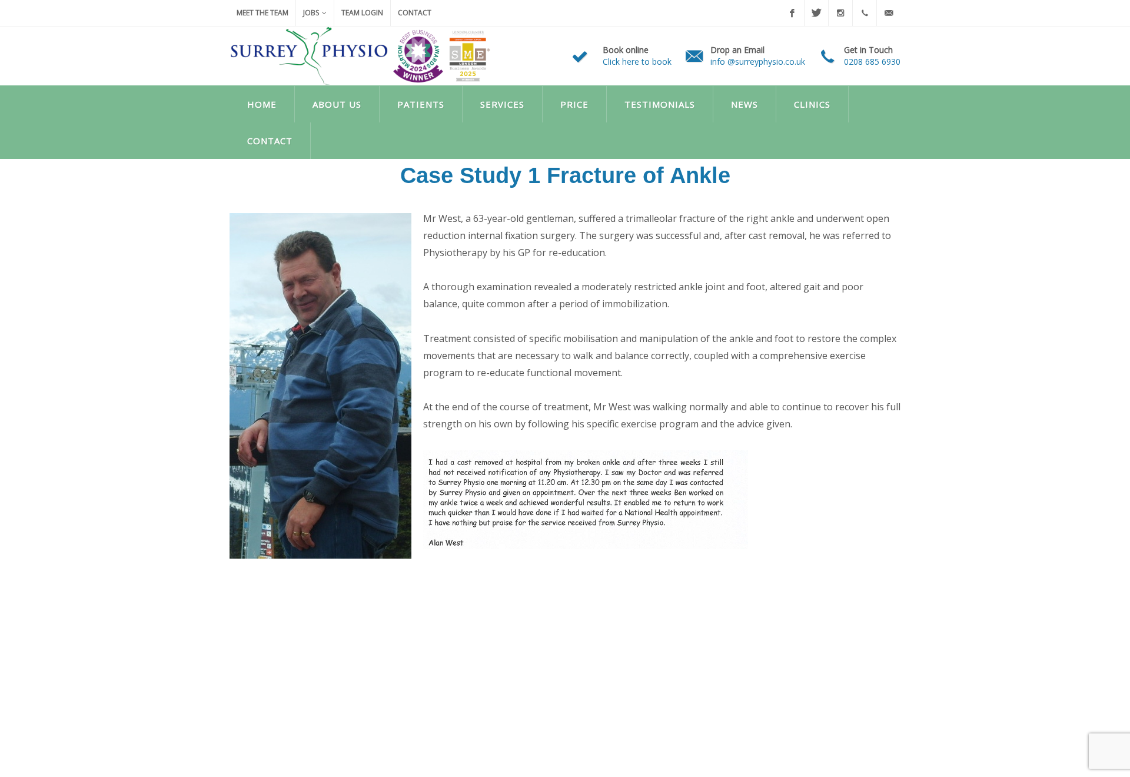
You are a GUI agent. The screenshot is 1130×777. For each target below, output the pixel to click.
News (744, 104)
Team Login (362, 13)
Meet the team (262, 13)
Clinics (812, 104)
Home (262, 104)
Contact (414, 13)
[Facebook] (792, 13)
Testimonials (659, 104)
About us (337, 104)
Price (574, 104)
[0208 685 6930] (864, 13)
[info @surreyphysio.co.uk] (888, 13)
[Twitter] (816, 13)
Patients (420, 104)
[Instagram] (840, 13)
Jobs (311, 13)
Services (502, 104)
